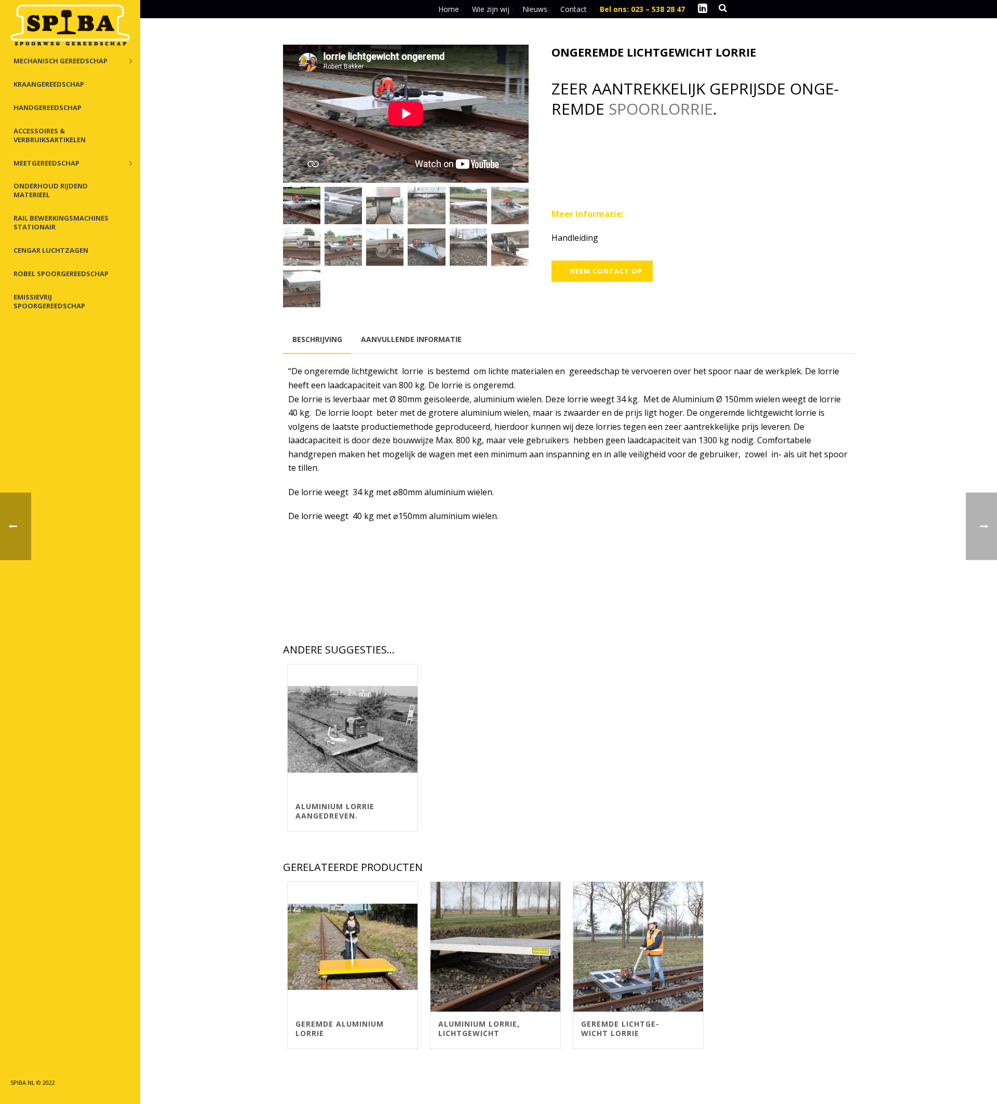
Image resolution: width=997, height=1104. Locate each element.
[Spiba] (70, 26)
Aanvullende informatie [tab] (411, 339)
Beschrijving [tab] (317, 339)
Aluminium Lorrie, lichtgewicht (479, 1028)
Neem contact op (606, 271)
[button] (507, 66)
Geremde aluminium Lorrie (339, 1028)
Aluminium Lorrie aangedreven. (334, 811)
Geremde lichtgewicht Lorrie (620, 1028)
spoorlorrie (661, 108)
